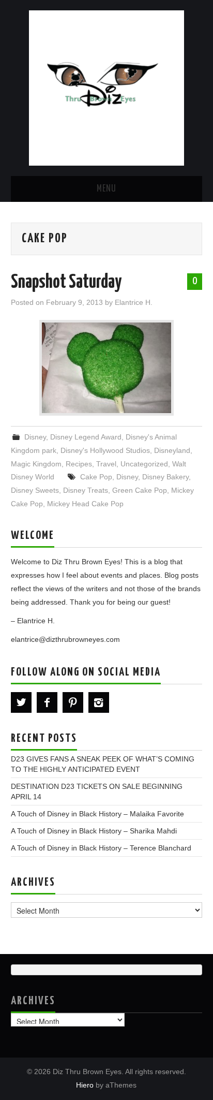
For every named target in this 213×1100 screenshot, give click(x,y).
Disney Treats (85, 490)
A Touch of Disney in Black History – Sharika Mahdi (94, 831)
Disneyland (172, 450)
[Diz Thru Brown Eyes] (106, 87)
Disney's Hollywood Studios (105, 450)
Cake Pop (96, 477)
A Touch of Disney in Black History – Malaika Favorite (97, 814)
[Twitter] (21, 702)
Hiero (85, 1085)
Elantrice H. (134, 302)
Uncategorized (144, 464)
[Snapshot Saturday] (106, 367)
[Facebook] (47, 702)
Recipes (79, 464)
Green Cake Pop (139, 490)
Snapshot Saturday (66, 282)
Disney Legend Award (85, 437)
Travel (106, 464)
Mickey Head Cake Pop (85, 504)
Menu (106, 189)
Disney (35, 437)
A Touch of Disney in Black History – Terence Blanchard (101, 848)
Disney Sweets (35, 490)
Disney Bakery (165, 477)
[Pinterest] (73, 702)
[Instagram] (98, 702)
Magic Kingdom (36, 464)
